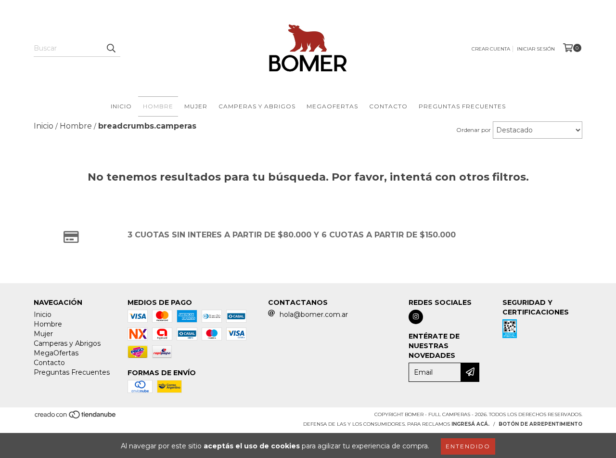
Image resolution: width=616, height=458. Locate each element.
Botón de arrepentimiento (540, 424)
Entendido (468, 446)
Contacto (388, 106)
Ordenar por (473, 129)
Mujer (195, 106)
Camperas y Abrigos (256, 106)
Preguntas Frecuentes (462, 106)
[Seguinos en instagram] (416, 317)
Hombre (158, 106)
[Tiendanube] (76, 417)
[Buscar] (110, 48)
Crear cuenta (491, 49)
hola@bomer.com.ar (314, 314)
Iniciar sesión (536, 49)
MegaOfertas (332, 106)
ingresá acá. (470, 424)
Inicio (121, 106)
